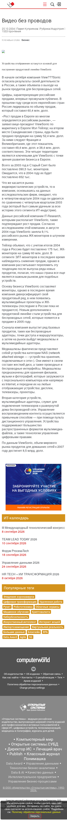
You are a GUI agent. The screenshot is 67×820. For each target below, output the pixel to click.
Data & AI (17, 772)
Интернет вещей (49, 621)
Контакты (27, 677)
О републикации (45, 677)
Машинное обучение (16, 611)
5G (30, 637)
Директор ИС (19, 749)
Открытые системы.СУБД (34, 744)
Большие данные (14, 632)
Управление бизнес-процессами (32, 781)
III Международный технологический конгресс (33, 527)
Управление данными (42, 763)
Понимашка (35, 759)
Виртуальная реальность (47, 626)
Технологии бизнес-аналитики (32, 768)
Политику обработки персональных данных (36, 812)
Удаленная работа (50, 601)
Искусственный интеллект (19, 621)
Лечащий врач (49, 749)
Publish (16, 754)
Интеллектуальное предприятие (32, 777)
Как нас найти (10, 677)
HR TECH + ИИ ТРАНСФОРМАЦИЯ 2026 (30, 574)
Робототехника (23, 606)
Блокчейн (34, 632)
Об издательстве (13, 674)
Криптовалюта (41, 611)
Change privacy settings (32, 687)
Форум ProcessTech (15, 551)
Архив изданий (32, 680)
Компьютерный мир (34, 739)
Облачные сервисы (48, 606)
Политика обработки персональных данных (32, 684)
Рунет (7, 606)
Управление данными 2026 (20, 562)
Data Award (10, 637)
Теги (59, 677)
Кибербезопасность (15, 616)
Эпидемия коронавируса (18, 596)
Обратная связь (52, 674)
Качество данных (40, 772)
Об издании (33, 674)
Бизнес (26, 40)
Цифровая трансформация (19, 601)
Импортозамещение (16, 626)
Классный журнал (43, 754)
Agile (23, 637)
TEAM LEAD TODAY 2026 (19, 539)
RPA (45, 632)
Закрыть (34, 816)
